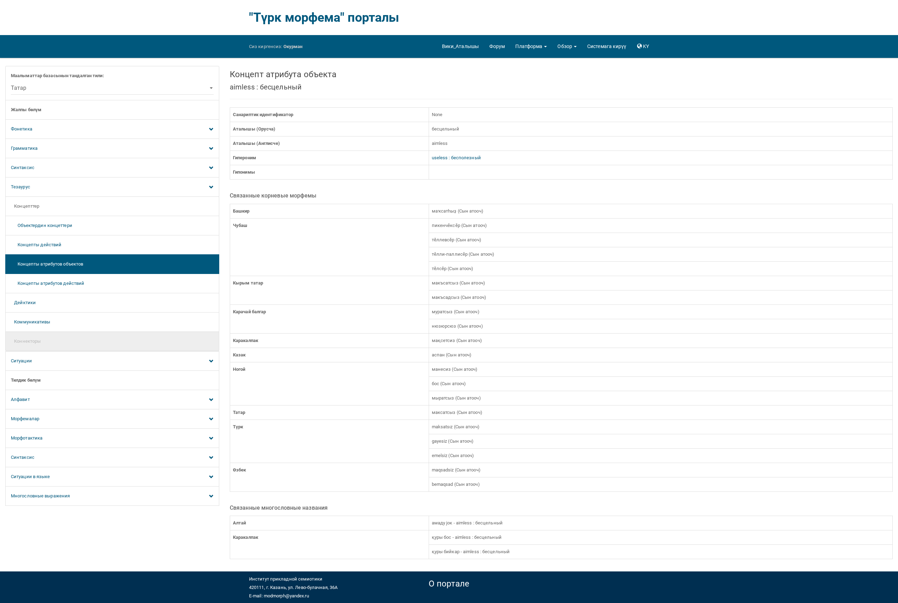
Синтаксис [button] (22, 167)
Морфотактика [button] (26, 438)
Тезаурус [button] (20, 186)
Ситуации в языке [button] (30, 476)
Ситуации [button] (21, 360)
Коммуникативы (31, 321)
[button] (531, 46)
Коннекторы (26, 341)
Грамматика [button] (24, 148)
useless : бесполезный (456, 157)
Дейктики (23, 302)
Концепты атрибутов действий (47, 283)
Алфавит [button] (20, 399)
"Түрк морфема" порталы (324, 17)
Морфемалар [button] (25, 418)
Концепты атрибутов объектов (47, 264)
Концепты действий (36, 244)
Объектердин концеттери (41, 225)
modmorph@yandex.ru (286, 595)
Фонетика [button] (21, 129)
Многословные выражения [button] (40, 495)
